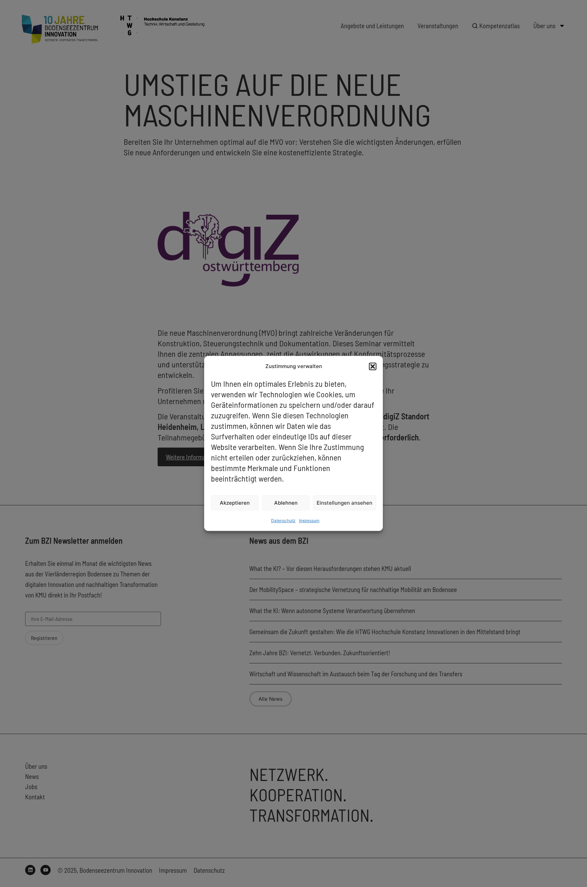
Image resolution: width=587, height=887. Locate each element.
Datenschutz (283, 520)
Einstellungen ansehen (344, 503)
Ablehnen (286, 503)
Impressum (309, 520)
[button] (372, 366)
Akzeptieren (235, 503)
